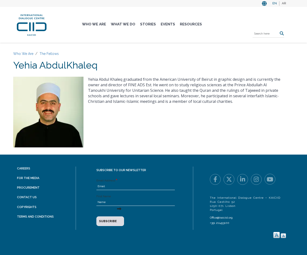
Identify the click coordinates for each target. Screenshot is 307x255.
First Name (103, 196)
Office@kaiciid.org (221, 217)
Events (168, 24)
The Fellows (49, 54)
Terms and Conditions (35, 216)
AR (284, 3)
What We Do (123, 24)
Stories (148, 24)
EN (274, 3)
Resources (191, 24)
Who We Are (94, 24)
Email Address (105, 180)
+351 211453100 (219, 223)
